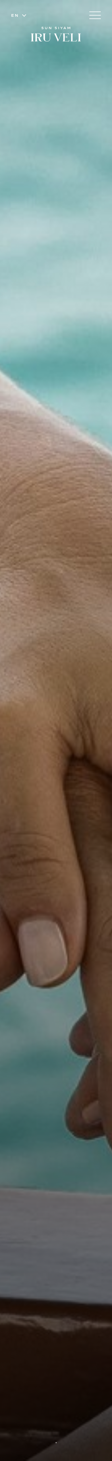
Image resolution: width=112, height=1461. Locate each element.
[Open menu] (95, 15)
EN (15, 15)
